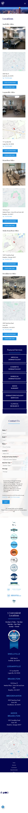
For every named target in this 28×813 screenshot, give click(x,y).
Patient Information (14, 770)
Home (14, 762)
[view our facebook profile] (1, 793)
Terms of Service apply (15, 497)
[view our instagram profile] (7, 793)
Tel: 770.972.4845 (7, 78)
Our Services (14, 767)
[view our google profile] (3, 793)
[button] (10, 82)
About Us (14, 765)
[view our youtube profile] (5, 793)
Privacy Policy (5, 497)
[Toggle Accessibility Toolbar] (2, 806)
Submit (6, 502)
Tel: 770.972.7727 (7, 259)
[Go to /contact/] (14, 657)
